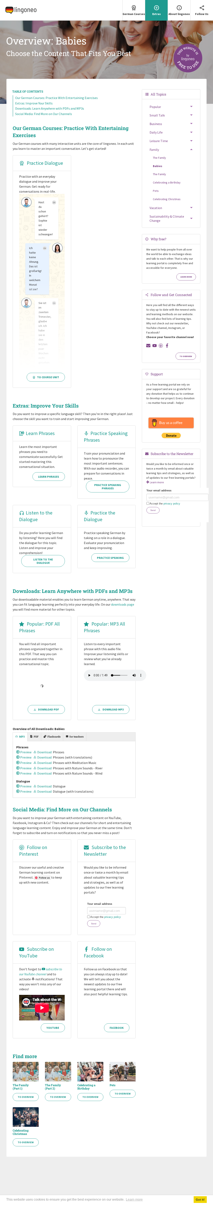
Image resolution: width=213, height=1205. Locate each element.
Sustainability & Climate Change (167, 218)
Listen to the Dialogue (35, 516)
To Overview (26, 1096)
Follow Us (201, 14)
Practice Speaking (110, 558)
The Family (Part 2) (53, 1087)
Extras (156, 14)
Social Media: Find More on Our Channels (43, 114)
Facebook (117, 1028)
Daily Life (156, 132)
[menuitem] (133, 10)
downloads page (122, 604)
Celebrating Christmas (20, 1132)
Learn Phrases (40, 433)
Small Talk (157, 115)
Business (156, 124)
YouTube (52, 1028)
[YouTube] (154, 345)
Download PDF (48, 709)
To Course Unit (48, 377)
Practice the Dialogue (99, 516)
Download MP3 (113, 709)
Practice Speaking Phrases (107, 486)
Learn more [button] (134, 1199)
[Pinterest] (161, 345)
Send (93, 923)
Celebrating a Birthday (86, 1087)
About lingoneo (179, 14)
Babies (157, 166)
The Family (159, 158)
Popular (155, 107)
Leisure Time (159, 141)
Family (154, 150)
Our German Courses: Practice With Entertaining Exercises (56, 98)
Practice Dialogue (44, 163)
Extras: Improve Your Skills (34, 103)
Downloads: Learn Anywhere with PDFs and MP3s (49, 108)
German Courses (134, 14)
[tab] (20, 737)
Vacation (156, 208)
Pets (112, 1085)
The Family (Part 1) (21, 1087)
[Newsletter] (148, 345)
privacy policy (112, 917)
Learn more (186, 277)
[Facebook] (167, 345)
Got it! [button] (200, 1199)
